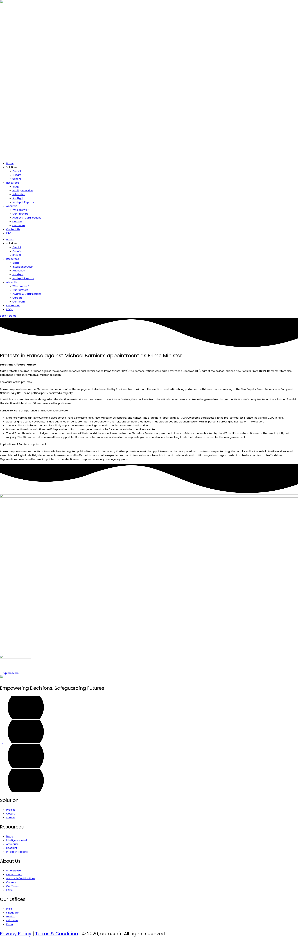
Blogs (15, 186)
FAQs (9, 233)
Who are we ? (20, 210)
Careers (17, 221)
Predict (16, 171)
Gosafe (16, 175)
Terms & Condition (56, 933)
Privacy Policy (15, 933)
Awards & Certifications (26, 217)
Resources (12, 183)
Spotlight (17, 198)
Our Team (18, 225)
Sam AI (16, 179)
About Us (11, 206)
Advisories (18, 194)
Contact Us (13, 229)
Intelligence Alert (22, 190)
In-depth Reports (23, 202)
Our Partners (20, 214)
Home (10, 163)
